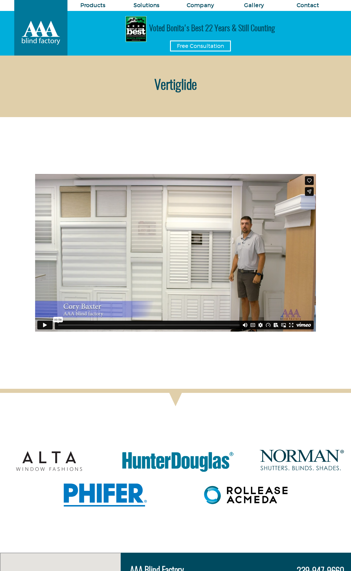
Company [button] (200, 5)
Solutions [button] (147, 5)
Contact (308, 5)
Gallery (254, 5)
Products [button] (92, 5)
